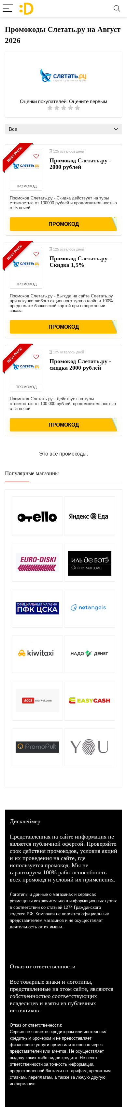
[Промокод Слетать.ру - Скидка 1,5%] (26, 263)
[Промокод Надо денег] (89, 654)
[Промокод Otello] (37, 516)
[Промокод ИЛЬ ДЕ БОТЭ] (89, 562)
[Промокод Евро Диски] (37, 562)
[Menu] (8, 8)
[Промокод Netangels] (89, 608)
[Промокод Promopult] (37, 747)
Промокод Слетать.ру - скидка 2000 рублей (80, 364)
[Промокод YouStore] (89, 747)
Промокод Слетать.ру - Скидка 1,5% (80, 261)
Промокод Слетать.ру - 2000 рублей (80, 163)
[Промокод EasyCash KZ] (89, 700)
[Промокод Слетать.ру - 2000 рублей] (26, 165)
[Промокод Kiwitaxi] (37, 654)
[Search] (117, 8)
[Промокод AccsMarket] (37, 700)
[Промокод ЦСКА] (37, 608)
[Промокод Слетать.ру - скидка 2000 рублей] (26, 366)
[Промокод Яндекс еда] (89, 516)
